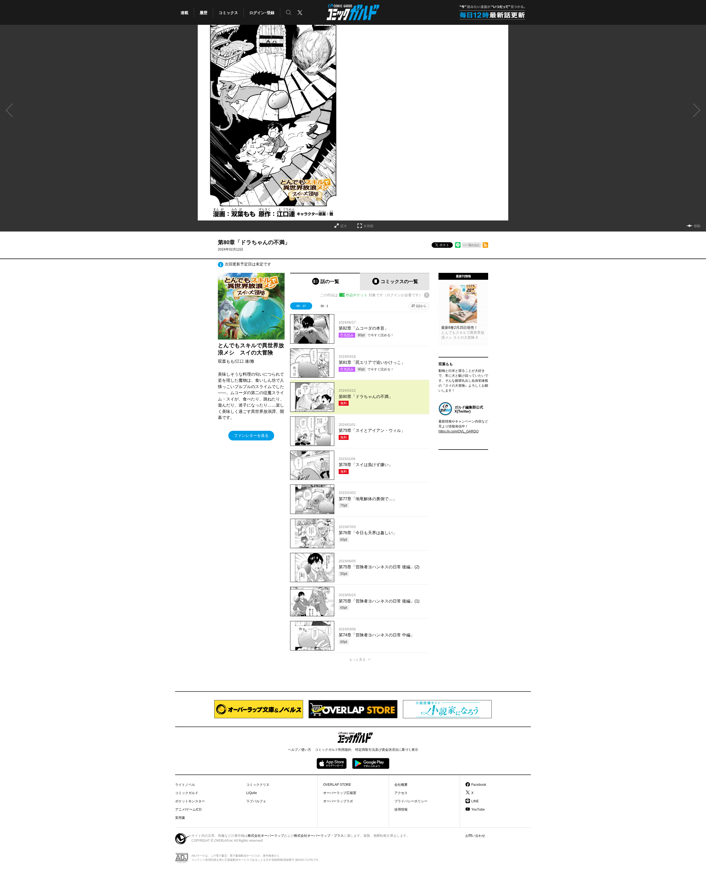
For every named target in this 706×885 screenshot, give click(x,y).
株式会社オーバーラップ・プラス (319, 836)
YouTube (478, 809)
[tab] (325, 281)
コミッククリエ (257, 785)
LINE (475, 801)
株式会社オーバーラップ (266, 836)
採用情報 (401, 809)
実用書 (180, 818)
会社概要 (401, 785)
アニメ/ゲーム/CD (188, 809)
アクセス (401, 793)
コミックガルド (186, 793)
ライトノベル (185, 785)
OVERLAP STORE (337, 785)
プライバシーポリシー (410, 801)
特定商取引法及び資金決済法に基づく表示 (386, 750)
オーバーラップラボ (338, 801)
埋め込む (474, 245)
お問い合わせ (475, 836)
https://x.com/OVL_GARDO (458, 431)
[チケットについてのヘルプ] (426, 295)
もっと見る (357, 659)
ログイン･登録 (261, 12)
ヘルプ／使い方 (299, 750)
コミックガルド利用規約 (333, 750)
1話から (421, 306)
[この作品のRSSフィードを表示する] (485, 245)
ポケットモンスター (190, 801)
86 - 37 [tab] (301, 306)
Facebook (478, 785)
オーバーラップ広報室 (339, 793)
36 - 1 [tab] (324, 306)
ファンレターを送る (251, 435)
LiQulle (251, 793)
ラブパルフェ (256, 801)
